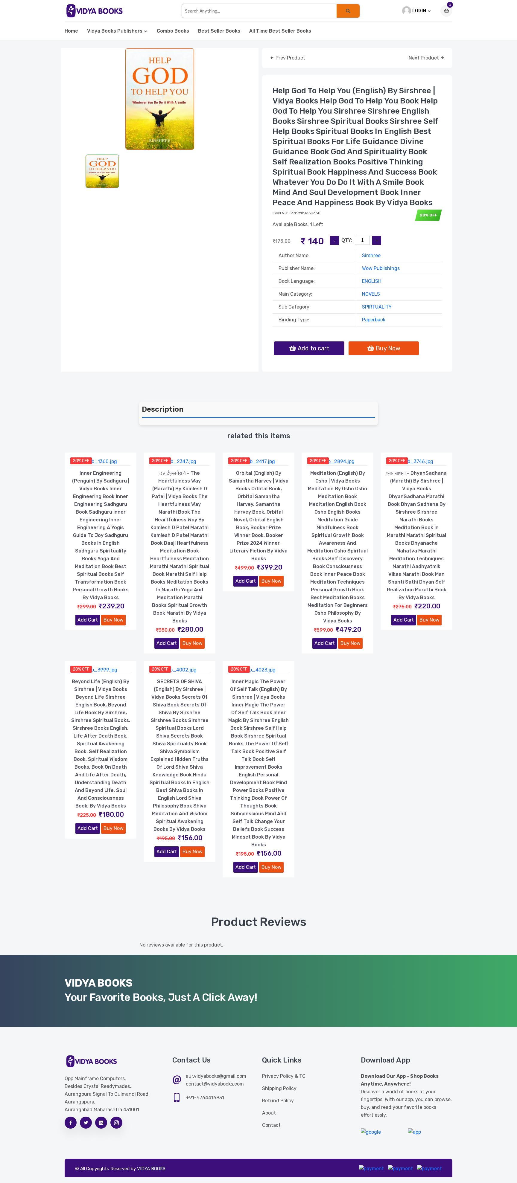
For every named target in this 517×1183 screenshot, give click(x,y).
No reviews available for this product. (181, 945)
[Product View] (101, 459)
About (269, 1113)
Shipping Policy (279, 1088)
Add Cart (87, 620)
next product (424, 58)
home (71, 31)
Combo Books (173, 31)
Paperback (373, 320)
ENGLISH (371, 281)
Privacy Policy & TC (283, 1076)
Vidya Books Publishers (114, 31)
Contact (271, 1125)
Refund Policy (278, 1100)
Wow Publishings (381, 268)
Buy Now (114, 620)
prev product (289, 58)
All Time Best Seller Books (280, 31)
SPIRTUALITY (377, 307)
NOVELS (371, 294)
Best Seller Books (219, 31)
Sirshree (371, 255)
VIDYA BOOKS (151, 1168)
